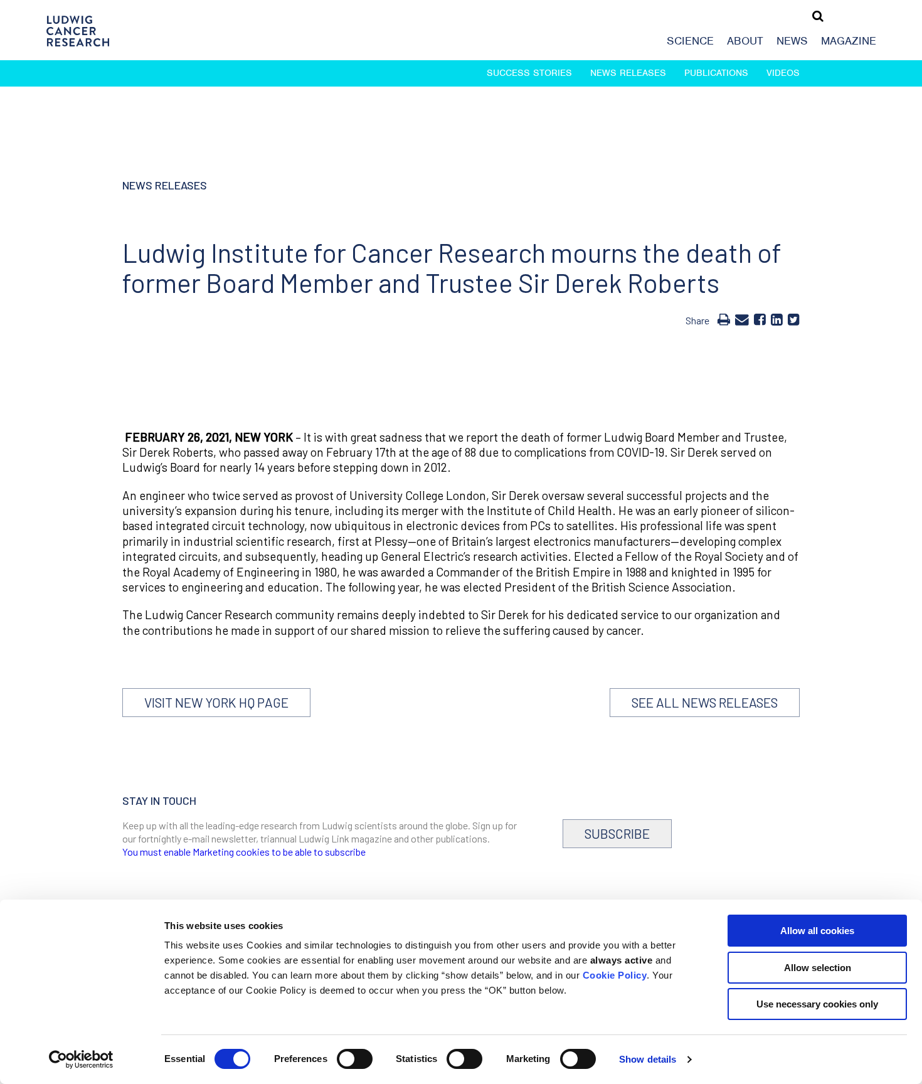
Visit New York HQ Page (216, 702)
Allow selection (817, 967)
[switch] (355, 1059)
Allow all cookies (817, 930)
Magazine (848, 41)
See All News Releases (705, 702)
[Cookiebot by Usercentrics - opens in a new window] (81, 1059)
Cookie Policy (615, 975)
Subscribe (617, 833)
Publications (716, 72)
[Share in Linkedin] (777, 319)
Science (690, 41)
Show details (647, 1059)
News (792, 41)
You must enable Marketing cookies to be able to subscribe (244, 852)
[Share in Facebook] (760, 319)
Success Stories (529, 72)
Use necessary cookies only (817, 1004)
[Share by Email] (742, 319)
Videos (783, 72)
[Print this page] (724, 319)
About (745, 41)
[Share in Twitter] (794, 319)
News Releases (628, 72)
